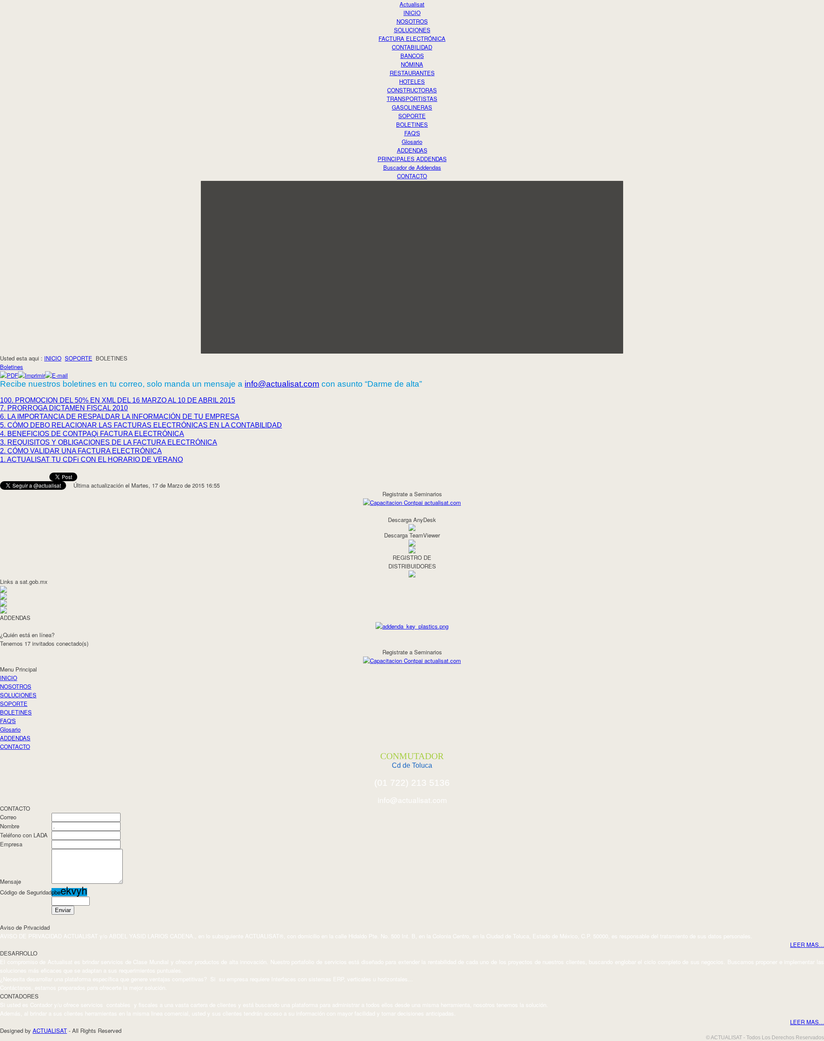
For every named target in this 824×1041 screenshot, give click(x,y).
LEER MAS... (807, 944)
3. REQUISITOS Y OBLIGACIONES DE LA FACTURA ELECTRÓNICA (108, 442)
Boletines (11, 367)
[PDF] (9, 375)
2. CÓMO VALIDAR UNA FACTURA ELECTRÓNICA (81, 451)
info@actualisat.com (282, 383)
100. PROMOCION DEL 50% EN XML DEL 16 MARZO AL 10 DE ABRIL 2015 (117, 400)
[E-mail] (56, 375)
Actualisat (412, 4)
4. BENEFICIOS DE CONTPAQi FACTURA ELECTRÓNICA (92, 433)
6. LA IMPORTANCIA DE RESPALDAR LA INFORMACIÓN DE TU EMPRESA (119, 416)
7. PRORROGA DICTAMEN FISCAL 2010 (64, 408)
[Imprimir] (31, 375)
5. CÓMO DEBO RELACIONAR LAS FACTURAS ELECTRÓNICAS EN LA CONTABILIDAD (141, 425)
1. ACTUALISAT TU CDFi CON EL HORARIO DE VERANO (91, 459)
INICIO (52, 358)
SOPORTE (78, 358)
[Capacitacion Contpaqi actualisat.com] (412, 502)
